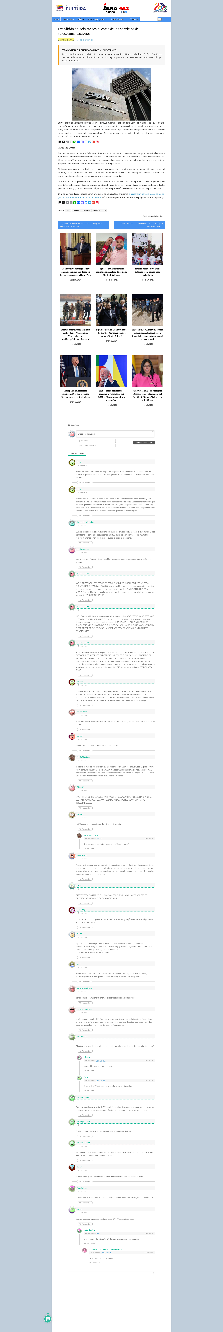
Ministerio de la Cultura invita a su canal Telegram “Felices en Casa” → (142, 225)
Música (81, 19)
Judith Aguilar (100, 1060)
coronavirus (86, 210)
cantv (68, 210)
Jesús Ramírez (106, 1253)
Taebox (99, 838)
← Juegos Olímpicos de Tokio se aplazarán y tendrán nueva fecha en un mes (82, 225)
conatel (76, 210)
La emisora (67, 19)
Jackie (98, 1233)
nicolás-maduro (99, 210)
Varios (133, 19)
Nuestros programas (96, 19)
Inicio (56, 19)
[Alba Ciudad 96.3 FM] (111, 8)
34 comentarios (85, 39)
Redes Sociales (117, 19)
